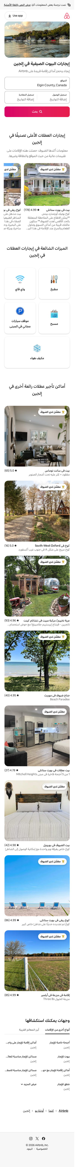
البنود (30, 1148)
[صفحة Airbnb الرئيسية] (67, 16)
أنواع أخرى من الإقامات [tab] (57, 1029)
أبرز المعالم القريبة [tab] (29, 1029)
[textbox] (53, 99)
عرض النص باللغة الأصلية (17, 5)
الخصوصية (42, 1148)
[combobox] (37, 85)
